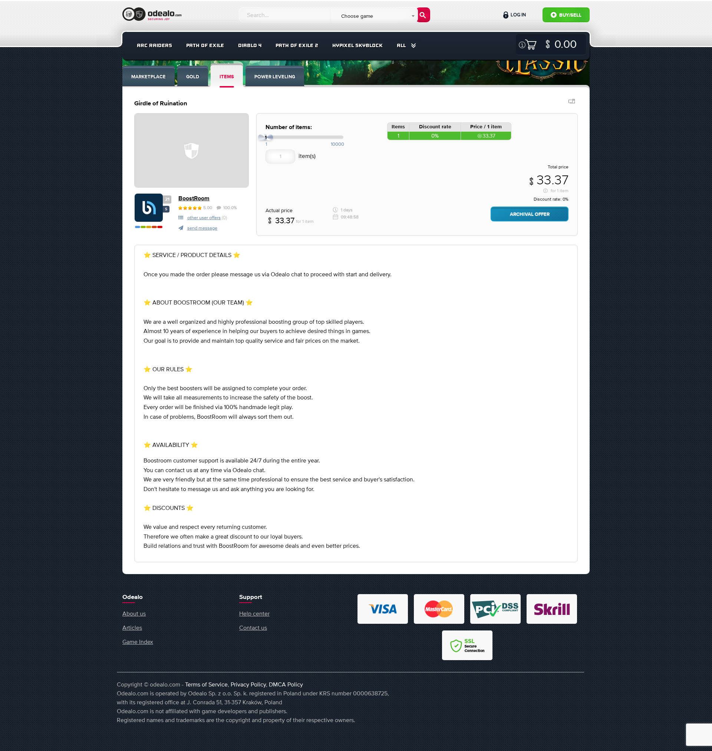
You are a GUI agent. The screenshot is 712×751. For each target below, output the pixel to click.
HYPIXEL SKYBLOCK (357, 45)
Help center (254, 613)
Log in (518, 14)
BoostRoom (194, 198)
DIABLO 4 (249, 45)
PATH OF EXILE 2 (297, 45)
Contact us (253, 627)
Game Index (137, 641)
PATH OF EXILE (205, 45)
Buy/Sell (569, 15)
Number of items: (289, 127)
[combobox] (373, 16)
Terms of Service (206, 684)
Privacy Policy (248, 684)
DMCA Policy (286, 684)
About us (134, 613)
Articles (132, 627)
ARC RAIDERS (154, 45)
